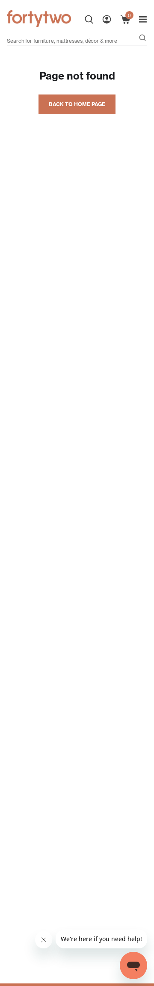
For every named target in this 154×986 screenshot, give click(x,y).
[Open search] (142, 38)
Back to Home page (77, 104)
